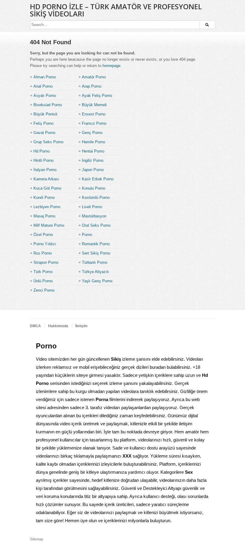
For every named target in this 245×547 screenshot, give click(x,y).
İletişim (81, 326)
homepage (111, 65)
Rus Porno (42, 253)
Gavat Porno (44, 132)
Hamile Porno (93, 142)
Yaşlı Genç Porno (97, 281)
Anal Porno (43, 86)
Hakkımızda (58, 326)
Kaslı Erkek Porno (98, 179)
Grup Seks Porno (48, 142)
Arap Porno (91, 86)
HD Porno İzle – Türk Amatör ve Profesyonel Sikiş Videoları (116, 10)
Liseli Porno (92, 207)
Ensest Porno (93, 114)
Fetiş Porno (43, 123)
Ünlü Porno (43, 281)
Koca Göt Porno (47, 188)
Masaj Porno (44, 216)
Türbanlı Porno (94, 262)
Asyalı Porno (44, 95)
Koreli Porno (44, 197)
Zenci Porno (43, 290)
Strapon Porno (45, 262)
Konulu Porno (93, 188)
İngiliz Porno (92, 160)
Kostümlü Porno (96, 197)
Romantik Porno (96, 244)
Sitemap (36, 539)
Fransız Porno (94, 123)
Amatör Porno (94, 77)
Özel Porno (43, 234)
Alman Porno (44, 77)
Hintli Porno (43, 160)
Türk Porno (43, 271)
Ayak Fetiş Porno (97, 95)
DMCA (35, 326)
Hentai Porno (93, 151)
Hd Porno (41, 151)
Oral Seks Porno (96, 225)
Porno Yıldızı (44, 244)
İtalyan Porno (44, 169)
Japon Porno (93, 169)
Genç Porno (92, 132)
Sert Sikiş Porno (96, 253)
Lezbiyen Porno (46, 207)
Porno (87, 234)
